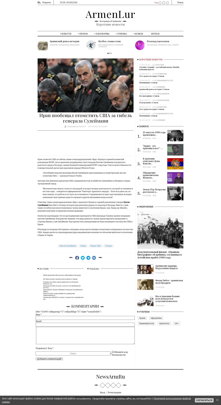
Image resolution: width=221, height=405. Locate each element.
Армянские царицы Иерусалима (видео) (166, 267)
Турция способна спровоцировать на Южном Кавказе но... (60, 283)
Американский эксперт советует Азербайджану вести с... (62, 286)
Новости (66, 33)
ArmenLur (110, 13)
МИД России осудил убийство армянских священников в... (59, 294)
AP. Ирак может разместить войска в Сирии (60, 279)
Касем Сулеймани (68, 246)
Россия (160, 65)
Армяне (161, 87)
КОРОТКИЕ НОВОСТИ (150, 59)
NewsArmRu (110, 376)
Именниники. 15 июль (148, 83)
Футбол (155, 33)
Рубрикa (122, 33)
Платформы (102, 33)
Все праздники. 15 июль (149, 96)
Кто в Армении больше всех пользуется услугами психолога (167, 298)
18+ (177, 323)
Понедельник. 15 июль (148, 103)
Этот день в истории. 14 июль (151, 109)
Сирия (109, 246)
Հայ (156, 2)
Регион (84, 33)
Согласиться (204, 400)
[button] (108, 53)
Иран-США (96, 246)
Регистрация (114, 392)
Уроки (142, 318)
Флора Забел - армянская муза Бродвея (169, 281)
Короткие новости (110, 24)
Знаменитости (165, 80)
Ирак (83, 246)
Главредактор (72, 126)
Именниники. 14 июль (148, 116)
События (162, 74)
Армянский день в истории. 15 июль (154, 89)
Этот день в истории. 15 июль (151, 76)
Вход (102, 392)
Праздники (163, 94)
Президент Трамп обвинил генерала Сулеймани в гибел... (63, 290)
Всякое (139, 33)
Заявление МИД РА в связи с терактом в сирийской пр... (63, 298)
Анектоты (164, 323)
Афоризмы (156, 318)
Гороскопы (163, 100)
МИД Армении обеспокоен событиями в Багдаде (62, 275)
